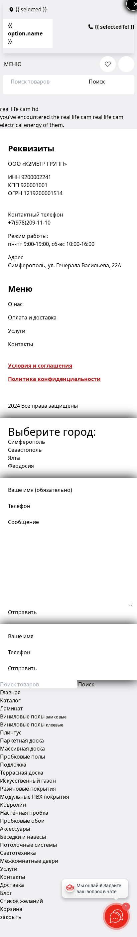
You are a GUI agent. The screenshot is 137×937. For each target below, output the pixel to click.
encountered (33, 117)
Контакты (20, 344)
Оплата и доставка (32, 317)
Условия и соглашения (40, 365)
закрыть (11, 917)
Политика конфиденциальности (54, 379)
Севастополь (25, 449)
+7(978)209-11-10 (29, 222)
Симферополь (26, 441)
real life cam (76, 117)
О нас (15, 304)
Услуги (16, 330)
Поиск (97, 81)
